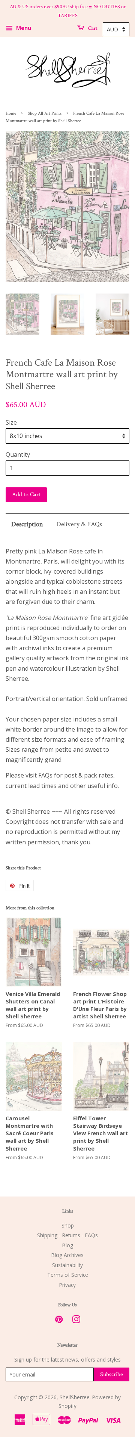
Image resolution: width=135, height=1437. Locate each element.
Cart (92, 28)
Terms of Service (67, 1274)
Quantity (18, 454)
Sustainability (67, 1265)
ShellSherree (75, 1397)
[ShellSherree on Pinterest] (59, 1320)
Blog (67, 1245)
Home (11, 113)
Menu (23, 27)
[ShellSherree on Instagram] (76, 1320)
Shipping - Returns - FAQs (67, 1235)
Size (11, 422)
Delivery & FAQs (79, 524)
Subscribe (111, 1374)
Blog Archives (67, 1254)
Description (27, 524)
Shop (68, 1225)
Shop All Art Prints (45, 113)
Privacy (67, 1284)
